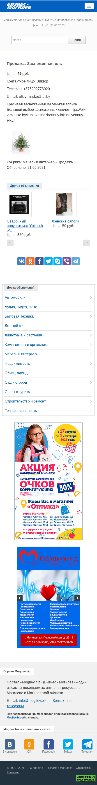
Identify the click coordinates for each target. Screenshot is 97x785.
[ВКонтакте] (21, 261)
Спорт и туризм (17, 392)
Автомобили (15, 297)
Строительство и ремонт (25, 401)
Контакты (13, 772)
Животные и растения (23, 335)
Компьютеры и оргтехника (26, 345)
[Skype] (57, 261)
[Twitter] (48, 261)
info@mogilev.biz (32, 701)
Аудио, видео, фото (21, 307)
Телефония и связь (21, 411)
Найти (77, 40)
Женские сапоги (65, 221)
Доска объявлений (31, 20)
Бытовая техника (19, 316)
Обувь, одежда (17, 373)
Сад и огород (16, 382)
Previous (20, 598)
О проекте (36, 767)
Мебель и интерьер (21, 354)
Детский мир (15, 326)
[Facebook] (39, 261)
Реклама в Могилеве (59, 767)
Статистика (83, 767)
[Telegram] (76, 261)
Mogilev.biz (10, 20)
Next (76, 598)
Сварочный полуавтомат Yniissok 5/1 (25, 225)
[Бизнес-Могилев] (19, 6)
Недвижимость (17, 363)
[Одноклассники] (30, 261)
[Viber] (66, 261)
